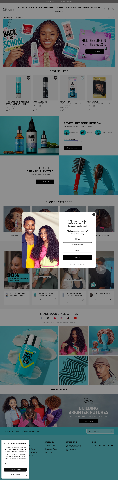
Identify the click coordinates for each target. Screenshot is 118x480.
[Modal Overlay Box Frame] (59, 240)
